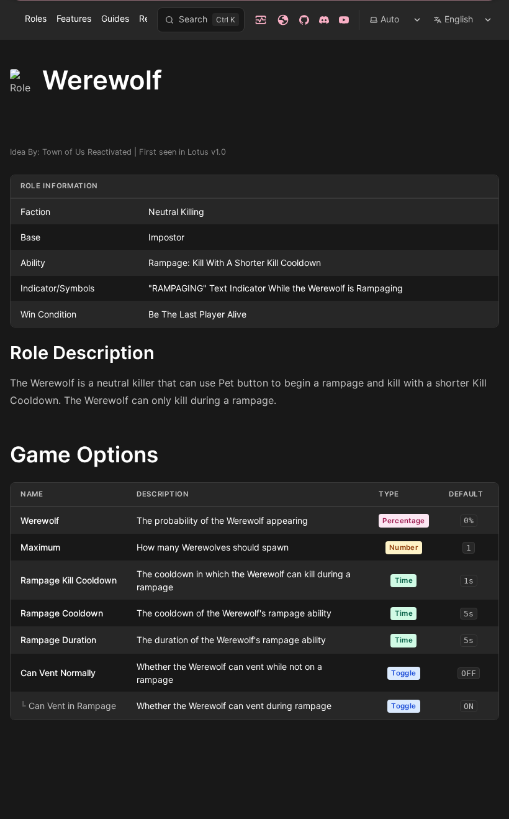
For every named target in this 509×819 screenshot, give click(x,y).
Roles (36, 18)
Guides (115, 18)
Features (73, 18)
